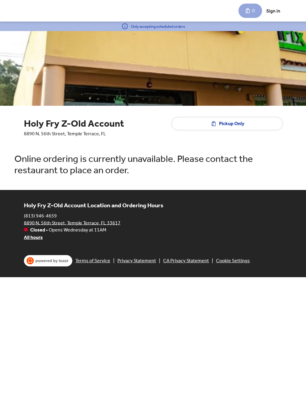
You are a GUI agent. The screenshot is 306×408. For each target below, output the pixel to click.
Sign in (273, 11)
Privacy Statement (136, 260)
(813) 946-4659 (40, 215)
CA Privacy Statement (186, 260)
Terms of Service (92, 260)
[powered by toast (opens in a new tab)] (48, 260)
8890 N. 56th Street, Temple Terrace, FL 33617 (72, 223)
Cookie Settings (233, 260)
